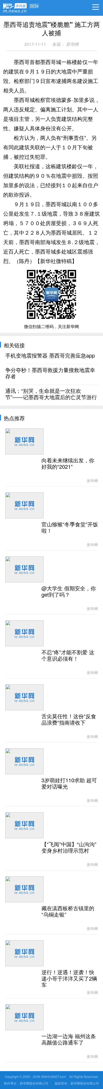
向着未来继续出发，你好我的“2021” (67, 463)
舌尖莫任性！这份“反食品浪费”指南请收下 (68, 719)
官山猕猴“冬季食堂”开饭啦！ (69, 527)
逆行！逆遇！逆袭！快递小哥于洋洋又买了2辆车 (69, 978)
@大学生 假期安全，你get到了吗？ (68, 591)
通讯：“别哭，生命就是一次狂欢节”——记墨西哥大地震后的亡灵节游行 (51, 394)
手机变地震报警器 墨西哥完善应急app (50, 355)
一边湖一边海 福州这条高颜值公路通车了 (68, 1039)
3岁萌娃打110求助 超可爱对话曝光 (69, 783)
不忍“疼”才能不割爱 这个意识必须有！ (67, 655)
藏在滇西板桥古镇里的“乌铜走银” (67, 911)
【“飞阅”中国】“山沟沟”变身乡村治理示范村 (68, 847)
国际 (34, 4)
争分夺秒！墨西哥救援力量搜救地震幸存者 (50, 373)
